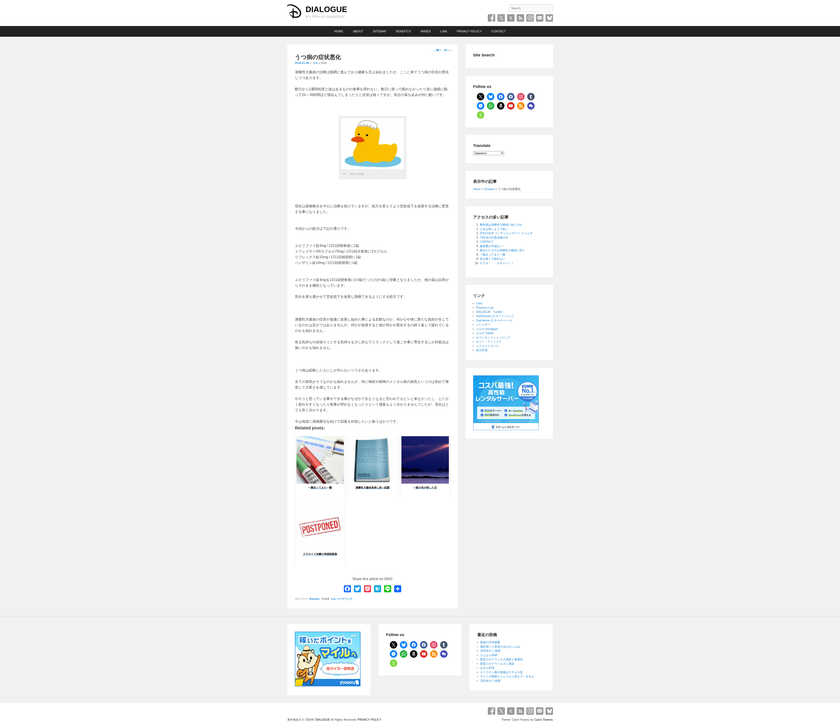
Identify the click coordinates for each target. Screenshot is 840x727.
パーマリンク (344, 598)
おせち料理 (487, 667)
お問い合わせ (539, 18)
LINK (443, 31)
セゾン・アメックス (489, 341)
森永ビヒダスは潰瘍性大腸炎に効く (502, 250)
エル (315, 63)
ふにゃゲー (483, 324)
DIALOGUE (326, 9)
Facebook (491, 18)
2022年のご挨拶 (490, 680)
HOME (338, 31)
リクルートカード (487, 346)
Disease (314, 598)
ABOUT (358, 31)
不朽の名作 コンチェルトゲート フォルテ (506, 233)
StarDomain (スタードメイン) (494, 316)
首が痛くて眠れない (492, 258)
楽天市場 (481, 350)
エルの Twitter (485, 333)
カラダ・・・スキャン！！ (497, 263)
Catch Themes (543, 719)
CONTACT (498, 31)
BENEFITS (403, 31)
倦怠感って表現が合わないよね (500, 646)
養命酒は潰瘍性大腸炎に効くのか (501, 224)
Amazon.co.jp (485, 307)
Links (479, 303)
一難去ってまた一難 (492, 254)
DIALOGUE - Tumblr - (490, 312)
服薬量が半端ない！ (492, 246)
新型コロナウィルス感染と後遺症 (501, 659)
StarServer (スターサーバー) (494, 320)
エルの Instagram (487, 329)
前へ (437, 50)
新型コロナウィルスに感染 (497, 663)
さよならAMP (489, 655)
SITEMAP (379, 31)
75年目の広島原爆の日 (494, 237)
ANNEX (425, 31)
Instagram (530, 18)
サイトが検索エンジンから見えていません (507, 676)
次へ (448, 50)
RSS (520, 18)
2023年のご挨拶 (490, 650)
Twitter (501, 18)
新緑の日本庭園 (490, 642)
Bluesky (549, 18)
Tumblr (510, 18)
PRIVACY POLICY (469, 31)
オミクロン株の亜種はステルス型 (501, 672)
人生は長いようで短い (494, 229)
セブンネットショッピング (493, 337)
